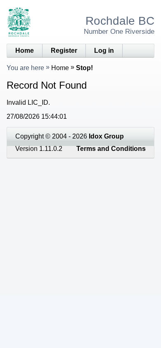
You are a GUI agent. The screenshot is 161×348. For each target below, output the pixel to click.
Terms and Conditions (111, 148)
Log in (104, 50)
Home (24, 50)
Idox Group (106, 136)
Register (64, 50)
